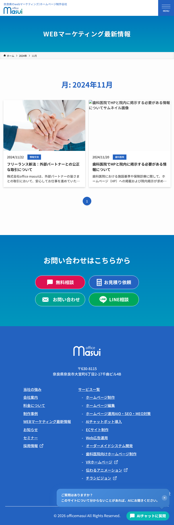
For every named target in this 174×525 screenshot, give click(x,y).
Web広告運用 (97, 437)
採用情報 (30, 445)
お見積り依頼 (117, 282)
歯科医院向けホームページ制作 (111, 453)
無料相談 (65, 282)
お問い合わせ (66, 299)
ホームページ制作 (100, 397)
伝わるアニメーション (104, 470)
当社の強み (32, 389)
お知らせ (30, 429)
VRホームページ (99, 462)
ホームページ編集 (100, 405)
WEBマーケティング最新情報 (47, 421)
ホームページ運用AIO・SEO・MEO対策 (118, 413)
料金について (34, 405)
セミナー (30, 437)
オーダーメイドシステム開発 (109, 445)
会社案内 (30, 397)
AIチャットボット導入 (104, 421)
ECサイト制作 (97, 429)
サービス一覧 (89, 389)
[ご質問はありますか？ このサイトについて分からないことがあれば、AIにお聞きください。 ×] (147, 515)
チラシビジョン (98, 478)
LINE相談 (119, 299)
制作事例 (30, 413)
